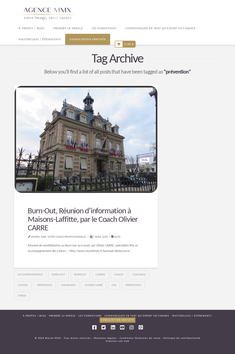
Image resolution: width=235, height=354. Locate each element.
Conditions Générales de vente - (141, 338)
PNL (114, 285)
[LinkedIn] (113, 327)
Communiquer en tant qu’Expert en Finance (136, 316)
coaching (139, 274)
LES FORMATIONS (90, 316)
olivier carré (94, 285)
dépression (44, 285)
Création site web (117, 341)
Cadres (100, 274)
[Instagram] (131, 327)
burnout (80, 274)
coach (118, 274)
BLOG (116, 237)
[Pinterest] (141, 327)
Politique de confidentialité (182, 338)
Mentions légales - (106, 338)
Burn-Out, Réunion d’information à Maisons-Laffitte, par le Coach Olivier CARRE (82, 219)
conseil (23, 285)
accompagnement (30, 274)
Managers (68, 285)
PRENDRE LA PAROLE (62, 316)
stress (22, 295)
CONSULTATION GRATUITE (117, 320)
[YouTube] (122, 327)
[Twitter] (103, 327)
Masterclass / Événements (192, 316)
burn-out (58, 274)
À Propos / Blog (34, 316)
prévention (133, 285)
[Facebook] (94, 327)
